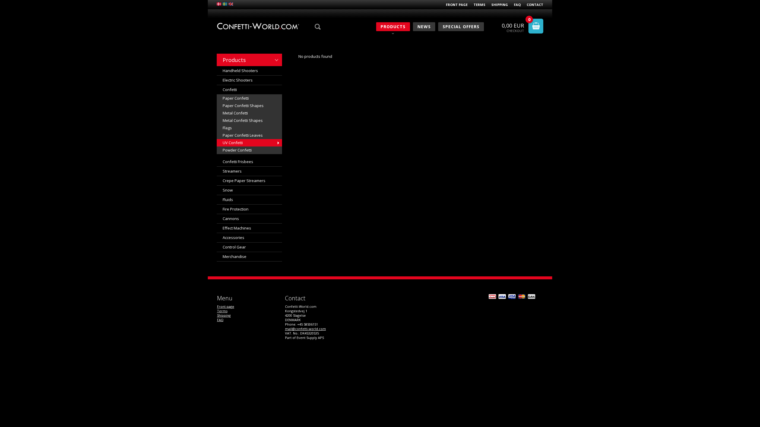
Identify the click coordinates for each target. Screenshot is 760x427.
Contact (535, 4)
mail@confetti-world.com (305, 328)
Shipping (499, 4)
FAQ (517, 4)
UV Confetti (233, 142)
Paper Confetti (236, 98)
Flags (227, 127)
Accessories (233, 237)
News (424, 26)
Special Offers (461, 26)
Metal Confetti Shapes (243, 120)
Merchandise (234, 256)
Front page (457, 4)
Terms (479, 4)
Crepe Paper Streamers (244, 180)
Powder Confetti (237, 150)
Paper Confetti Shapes (243, 105)
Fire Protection (235, 209)
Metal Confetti (235, 113)
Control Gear (234, 247)
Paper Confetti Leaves (243, 135)
